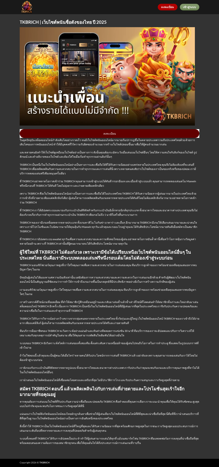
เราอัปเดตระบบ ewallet (47, 239)
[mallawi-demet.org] (35, 7)
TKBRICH (34, 193)
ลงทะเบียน (109, 133)
